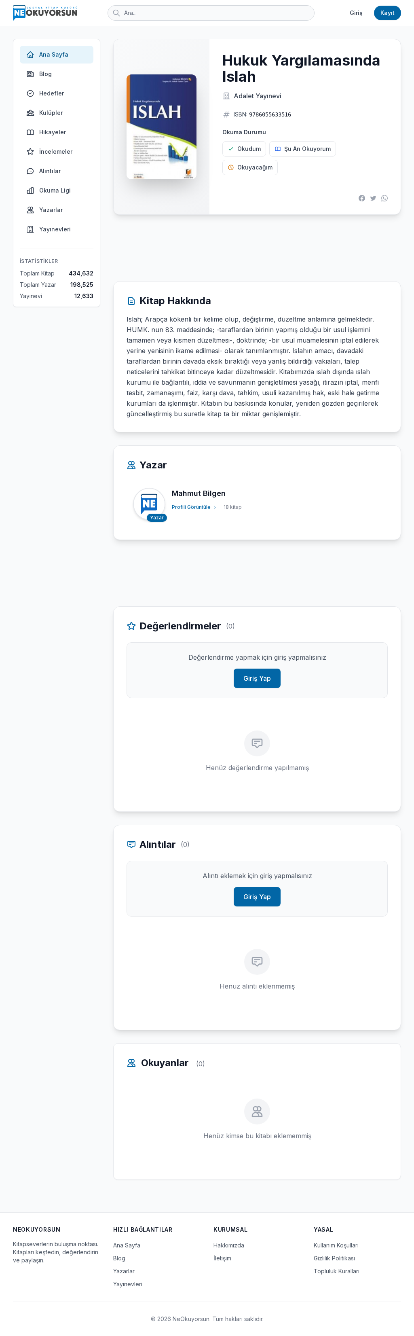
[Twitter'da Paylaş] (373, 198)
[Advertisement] (257, 248)
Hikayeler (52, 132)
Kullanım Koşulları (336, 1245)
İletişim (222, 1258)
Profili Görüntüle (191, 507)
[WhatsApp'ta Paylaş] (384, 198)
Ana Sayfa (53, 54)
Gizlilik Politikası (334, 1258)
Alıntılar (50, 170)
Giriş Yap (257, 678)
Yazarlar (51, 209)
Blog (45, 73)
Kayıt (387, 12)
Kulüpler (51, 112)
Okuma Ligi (55, 190)
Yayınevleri (55, 229)
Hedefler (51, 93)
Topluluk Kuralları (336, 1271)
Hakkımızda (228, 1245)
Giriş (356, 12)
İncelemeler (55, 151)
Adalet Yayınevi (257, 96)
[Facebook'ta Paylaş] (362, 198)
